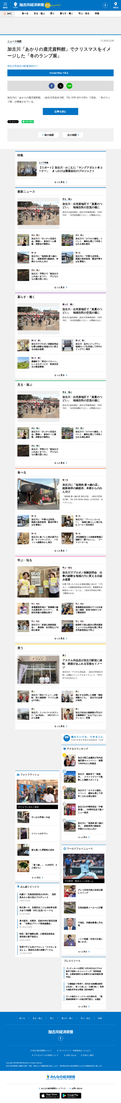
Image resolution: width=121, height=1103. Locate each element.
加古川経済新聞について (42, 1050)
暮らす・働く (66, 13)
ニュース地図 (14, 41)
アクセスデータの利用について (46, 1055)
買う (52, 13)
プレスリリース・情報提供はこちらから (75, 1050)
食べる (25, 13)
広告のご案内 (88, 1055)
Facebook (105, 5)
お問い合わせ (71, 1055)
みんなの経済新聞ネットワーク (60, 1077)
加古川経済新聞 (28, 5)
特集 (97, 13)
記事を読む (60, 111)
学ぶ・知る (84, 13)
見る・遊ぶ (39, 13)
